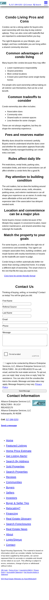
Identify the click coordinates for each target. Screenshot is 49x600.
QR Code (4, 570)
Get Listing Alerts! (16, 456)
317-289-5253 (12, 419)
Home (9, 440)
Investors (11, 497)
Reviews (11, 476)
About (9, 534)
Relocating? (13, 508)
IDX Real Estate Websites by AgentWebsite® (18, 579)
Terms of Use (13, 570)
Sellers (10, 492)
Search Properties (17, 471)
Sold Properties (15, 466)
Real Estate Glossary (18, 518)
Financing (12, 513)
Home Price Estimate (18, 450)
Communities (14, 482)
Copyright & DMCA (25, 570)
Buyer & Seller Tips (17, 503)
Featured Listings (16, 445)
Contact (10, 544)
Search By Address (17, 461)
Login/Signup (14, 539)
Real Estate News (16, 529)
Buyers (10, 487)
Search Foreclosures (18, 523)
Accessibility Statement (14, 572)
